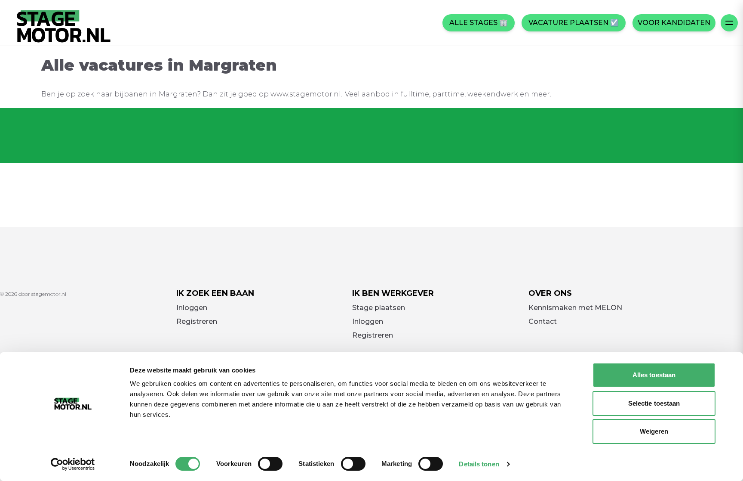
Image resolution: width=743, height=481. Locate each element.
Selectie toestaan (654, 403)
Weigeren (654, 431)
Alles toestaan (653, 375)
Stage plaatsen (378, 308)
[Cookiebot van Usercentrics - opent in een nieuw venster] (73, 464)
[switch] (270, 464)
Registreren (196, 321)
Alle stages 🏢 (478, 23)
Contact (542, 321)
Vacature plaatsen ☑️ (573, 23)
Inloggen (191, 308)
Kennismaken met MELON (575, 308)
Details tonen (479, 464)
